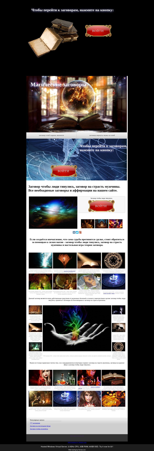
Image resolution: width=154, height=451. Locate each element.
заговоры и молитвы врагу (69, 271)
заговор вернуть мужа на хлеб (102, 135)
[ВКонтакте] (74, 232)
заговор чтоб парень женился (51, 135)
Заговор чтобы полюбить (39, 429)
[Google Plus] (80, 232)
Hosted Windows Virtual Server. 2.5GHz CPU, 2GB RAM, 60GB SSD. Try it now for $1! (77, 446)
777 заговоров (35, 423)
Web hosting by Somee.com (77, 442)
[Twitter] (77, 232)
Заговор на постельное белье (40, 426)
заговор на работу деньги (108, 293)
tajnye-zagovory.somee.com (77, 435)
